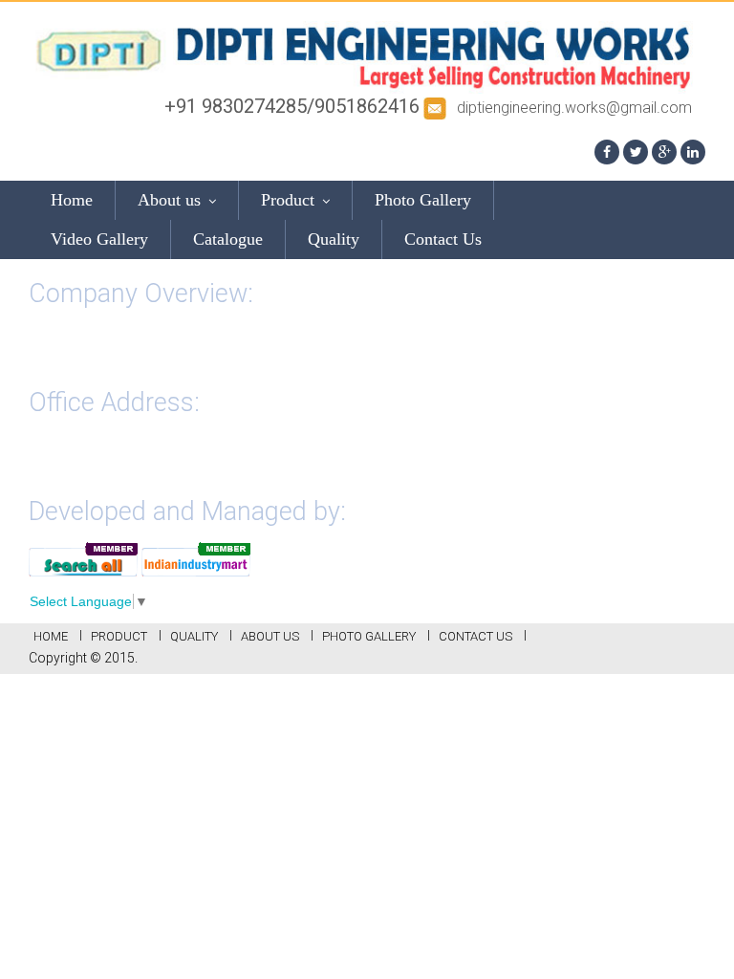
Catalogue (228, 239)
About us (171, 199)
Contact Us (443, 239)
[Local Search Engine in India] (83, 557)
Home (72, 199)
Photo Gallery (423, 199)
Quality (333, 239)
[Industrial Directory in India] (195, 557)
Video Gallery (99, 239)
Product (290, 199)
